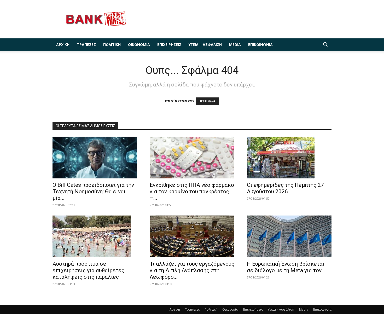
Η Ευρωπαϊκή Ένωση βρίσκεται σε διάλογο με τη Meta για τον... (286, 267)
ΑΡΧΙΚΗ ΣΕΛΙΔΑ (207, 101)
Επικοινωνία (260, 44)
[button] (325, 45)
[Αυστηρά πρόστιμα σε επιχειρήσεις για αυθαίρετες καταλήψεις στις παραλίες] (95, 236)
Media (235, 44)
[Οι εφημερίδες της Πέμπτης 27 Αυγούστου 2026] (289, 157)
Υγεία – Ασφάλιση (205, 44)
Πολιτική (112, 44)
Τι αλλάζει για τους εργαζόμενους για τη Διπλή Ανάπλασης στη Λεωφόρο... (192, 270)
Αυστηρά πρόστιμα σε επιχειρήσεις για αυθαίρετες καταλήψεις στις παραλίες (88, 270)
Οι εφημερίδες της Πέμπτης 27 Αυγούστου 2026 (285, 188)
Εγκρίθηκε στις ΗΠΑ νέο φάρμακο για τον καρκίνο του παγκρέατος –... (192, 191)
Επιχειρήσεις (169, 44)
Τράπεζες (86, 44)
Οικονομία (139, 44)
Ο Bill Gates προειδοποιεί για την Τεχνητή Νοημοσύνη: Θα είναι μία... (93, 191)
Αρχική (62, 44)
